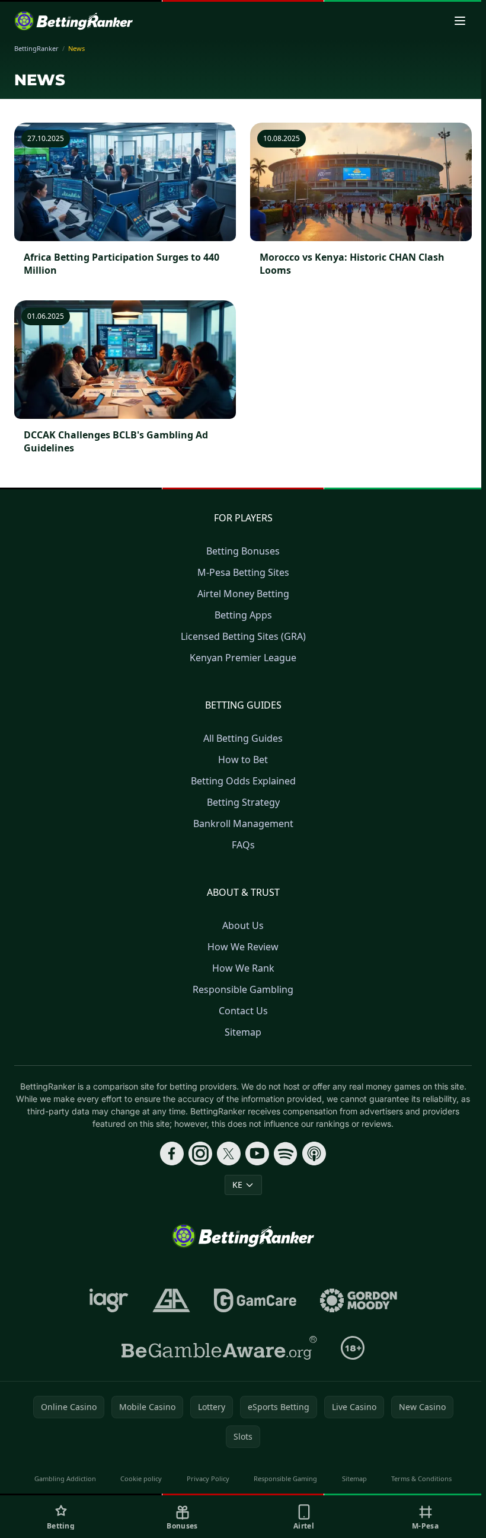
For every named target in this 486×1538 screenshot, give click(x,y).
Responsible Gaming (285, 1478)
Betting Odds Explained (243, 780)
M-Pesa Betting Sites (243, 572)
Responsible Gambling (243, 989)
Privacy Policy (208, 1478)
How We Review (243, 946)
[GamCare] (255, 1300)
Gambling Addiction (65, 1478)
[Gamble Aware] (219, 1348)
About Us (243, 925)
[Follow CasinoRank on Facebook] (172, 1153)
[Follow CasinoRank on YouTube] (257, 1153)
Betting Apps (243, 614)
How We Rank (243, 968)
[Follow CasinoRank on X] (229, 1153)
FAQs (243, 844)
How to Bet (243, 759)
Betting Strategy (243, 802)
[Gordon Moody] (358, 1300)
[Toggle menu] (460, 21)
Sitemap (243, 1032)
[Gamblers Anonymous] (171, 1300)
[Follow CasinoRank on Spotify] (286, 1153)
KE (237, 1184)
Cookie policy (141, 1478)
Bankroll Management (243, 823)
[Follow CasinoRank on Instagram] (200, 1153)
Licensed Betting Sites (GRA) (243, 636)
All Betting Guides (243, 738)
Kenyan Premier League (243, 657)
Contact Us (243, 1010)
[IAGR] (109, 1300)
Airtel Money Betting (243, 593)
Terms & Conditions (421, 1478)
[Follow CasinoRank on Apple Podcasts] (314, 1153)
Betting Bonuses (243, 550)
